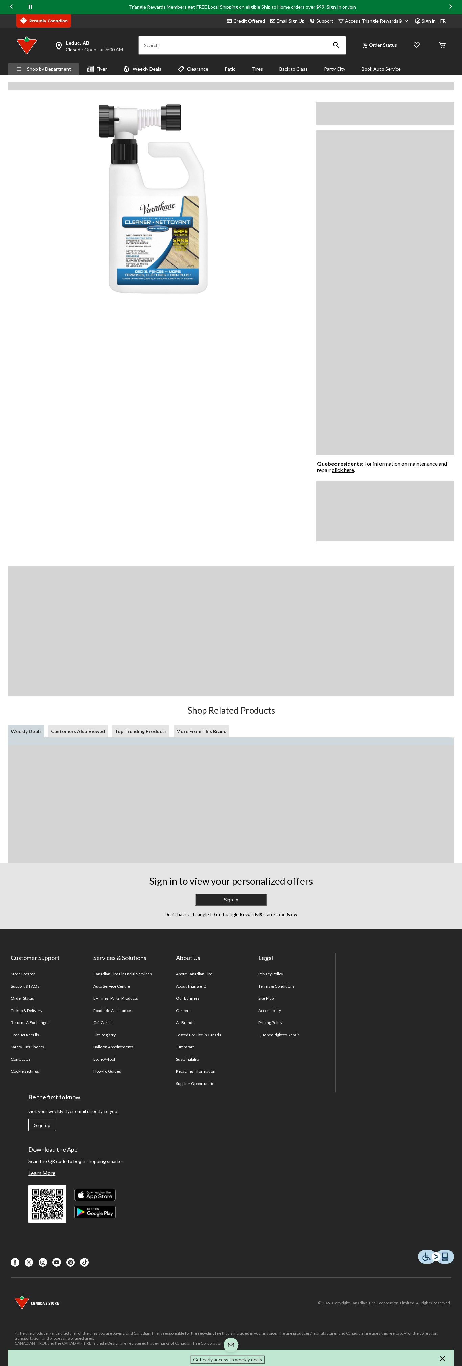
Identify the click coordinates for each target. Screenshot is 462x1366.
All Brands (185, 1022)
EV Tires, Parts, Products (115, 998)
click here (343, 470)
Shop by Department (49, 69)
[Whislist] (416, 45)
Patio (230, 69)
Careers (183, 1010)
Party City (334, 69)
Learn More (41, 1173)
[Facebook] (15, 1262)
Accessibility (269, 1010)
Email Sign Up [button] (291, 21)
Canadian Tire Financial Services (122, 973)
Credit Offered (249, 21)
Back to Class (293, 69)
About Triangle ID (191, 986)
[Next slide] (450, 7)
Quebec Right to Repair (279, 1034)
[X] (29, 1262)
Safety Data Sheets (27, 1046)
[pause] (30, 7)
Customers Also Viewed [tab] (78, 731)
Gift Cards (102, 1022)
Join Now (286, 914)
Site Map (266, 998)
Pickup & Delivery (27, 1010)
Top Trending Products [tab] (141, 731)
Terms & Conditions (276, 986)
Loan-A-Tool (104, 1059)
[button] (336, 45)
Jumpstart (185, 1046)
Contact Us (21, 1059)
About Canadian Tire (194, 973)
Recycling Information (196, 1071)
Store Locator (23, 973)
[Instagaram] (43, 1262)
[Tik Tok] (84, 1262)
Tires (257, 69)
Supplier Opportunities (196, 1083)
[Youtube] (56, 1262)
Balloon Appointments (113, 1046)
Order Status (383, 45)
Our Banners (188, 998)
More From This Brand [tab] (201, 731)
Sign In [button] (231, 899)
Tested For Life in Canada (199, 1034)
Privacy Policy (270, 973)
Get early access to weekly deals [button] (227, 1359)
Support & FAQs (25, 986)
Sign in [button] (429, 21)
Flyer (102, 69)
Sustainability (188, 1059)
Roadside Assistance (112, 1010)
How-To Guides (107, 1071)
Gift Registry (104, 1034)
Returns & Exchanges (30, 1022)
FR (443, 21)
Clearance (197, 69)
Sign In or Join (341, 7)
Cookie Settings (25, 1071)
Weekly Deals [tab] (26, 731)
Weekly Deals (147, 69)
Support (324, 21)
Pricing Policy (270, 1022)
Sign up (42, 1125)
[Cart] (442, 45)
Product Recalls (25, 1034)
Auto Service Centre (111, 986)
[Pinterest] (70, 1262)
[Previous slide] (11, 7)
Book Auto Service (381, 69)
